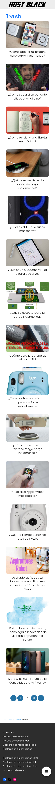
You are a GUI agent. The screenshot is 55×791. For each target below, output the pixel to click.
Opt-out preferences (14, 770)
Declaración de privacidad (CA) (20, 758)
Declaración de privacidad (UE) (20, 762)
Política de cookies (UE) (16, 740)
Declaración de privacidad (18, 748)
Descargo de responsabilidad (19, 744)
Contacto (8, 732)
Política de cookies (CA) (16, 736)
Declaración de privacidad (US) (20, 766)
